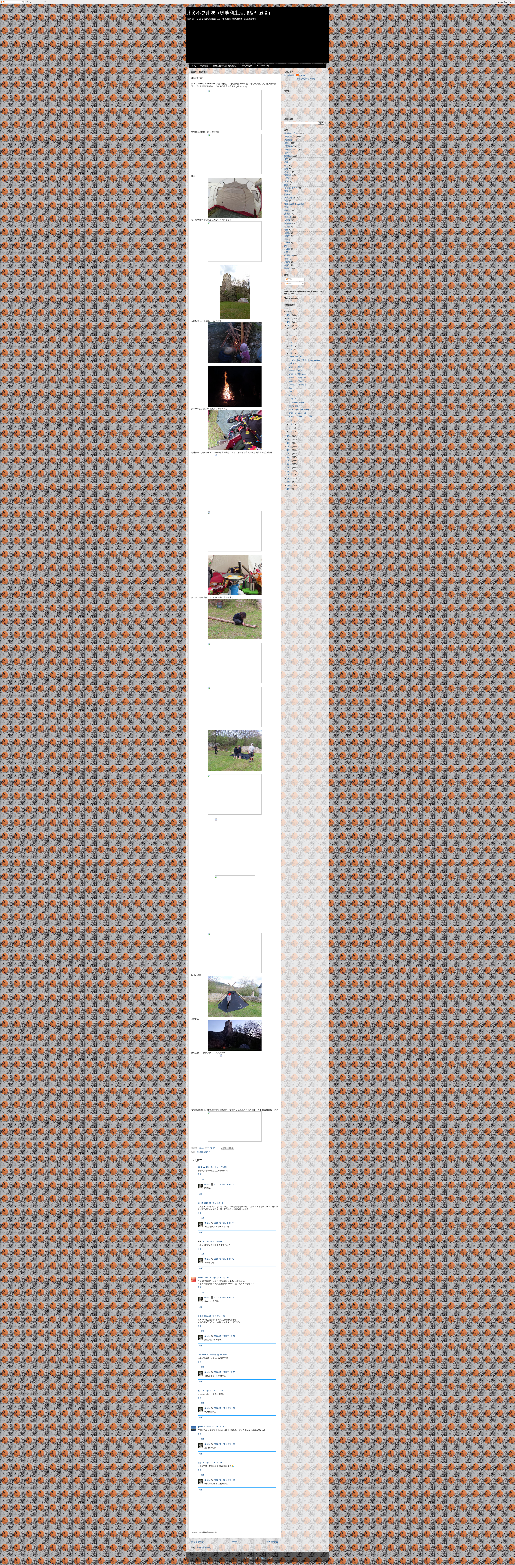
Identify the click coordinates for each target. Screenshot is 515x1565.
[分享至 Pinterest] (232, 1148)
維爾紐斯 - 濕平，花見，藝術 (301, 416)
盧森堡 (287, 236)
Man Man (202, 1355)
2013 (289, 468)
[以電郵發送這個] (222, 1148)
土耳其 (287, 249)
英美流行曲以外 (290, 188)
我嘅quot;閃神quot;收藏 (294, 204)
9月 (291, 339)
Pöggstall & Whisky (297, 402)
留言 (290, 284)
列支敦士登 (289, 256)
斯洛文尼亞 (289, 198)
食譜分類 (204, 65)
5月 (291, 353)
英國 (286, 239)
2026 (289, 315)
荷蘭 (286, 191)
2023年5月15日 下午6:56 (224, 1408)
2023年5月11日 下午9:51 (224, 1336)
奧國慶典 (288, 140)
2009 (289, 482)
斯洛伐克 (288, 223)
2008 (289, 485)
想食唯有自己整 (290, 133)
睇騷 (291, 388)
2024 (289, 322)
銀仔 (199, 1463)
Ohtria (207, 1184)
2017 (289, 454)
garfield (201, 1427)
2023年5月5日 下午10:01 (216, 1167)
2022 (289, 436)
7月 (291, 346)
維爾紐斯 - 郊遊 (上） (298, 381)
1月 (291, 432)
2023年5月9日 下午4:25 (217, 1355)
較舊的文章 (272, 1542)
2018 (289, 450)
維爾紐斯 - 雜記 (295, 367)
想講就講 (288, 146)
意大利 (287, 172)
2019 (289, 447)
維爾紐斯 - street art (297, 413)
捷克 (286, 159)
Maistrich (293, 395)
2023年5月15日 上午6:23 (216, 1427)
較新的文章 (197, 1542)
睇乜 (286, 166)
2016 (289, 457)
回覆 (199, 1174)
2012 (289, 471)
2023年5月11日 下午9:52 (224, 1372)
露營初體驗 (293, 406)
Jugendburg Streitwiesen (299, 409)
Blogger (264, 1558)
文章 (290, 279)
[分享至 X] (227, 1148)
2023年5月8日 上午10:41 (219, 1278)
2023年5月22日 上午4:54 (212, 1463)
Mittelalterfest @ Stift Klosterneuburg (304, 360)
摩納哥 (287, 243)
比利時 (287, 194)
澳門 (286, 246)
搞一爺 (200, 1203)
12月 (291, 329)
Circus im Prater (296, 356)
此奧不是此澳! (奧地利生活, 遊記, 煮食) (228, 13)
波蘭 (286, 207)
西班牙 (287, 211)
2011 (289, 475)
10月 (291, 336)
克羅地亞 (288, 175)
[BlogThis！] (224, 1148)
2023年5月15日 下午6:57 (224, 1444)
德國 (286, 153)
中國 (286, 252)
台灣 (286, 259)
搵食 (286, 169)
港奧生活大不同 (204, 1152)
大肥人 (200, 1316)
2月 (291, 428)
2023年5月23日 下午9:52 (224, 1480)
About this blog (263, 65)
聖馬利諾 (288, 268)
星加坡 (287, 262)
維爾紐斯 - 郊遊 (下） (298, 378)
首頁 (194, 65)
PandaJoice (203, 1278)
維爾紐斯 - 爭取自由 (297, 385)
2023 (289, 326)
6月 (291, 350)
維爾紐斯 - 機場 (295, 371)
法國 (286, 185)
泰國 (286, 201)
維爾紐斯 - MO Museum (299, 374)
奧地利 (287, 143)
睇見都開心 (247, 65)
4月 (291, 421)
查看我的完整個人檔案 (305, 79)
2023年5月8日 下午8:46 (224, 1298)
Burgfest (292, 399)
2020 (289, 443)
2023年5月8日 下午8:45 (224, 1259)
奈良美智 (292, 363)
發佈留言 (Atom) (204, 1548)
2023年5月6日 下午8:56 (212, 1242)
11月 (291, 332)
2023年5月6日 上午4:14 (214, 1203)
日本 (286, 182)
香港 (286, 162)
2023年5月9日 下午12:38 (214, 1316)
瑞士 (286, 230)
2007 (289, 489)
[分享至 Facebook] (230, 1148)
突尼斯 (287, 227)
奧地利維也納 (290, 137)
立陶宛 (287, 220)
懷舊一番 (288, 217)
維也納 (287, 265)
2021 (289, 439)
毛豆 (199, 1391)
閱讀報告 (288, 156)
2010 (289, 478)
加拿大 (287, 214)
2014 (289, 464)
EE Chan (201, 1167)
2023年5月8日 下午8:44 (224, 1184)
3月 (291, 424)
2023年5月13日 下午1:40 (212, 1391)
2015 (289, 461)
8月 (291, 343)
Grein (291, 392)
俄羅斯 (287, 233)
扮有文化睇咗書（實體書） (225, 65)
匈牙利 (287, 178)
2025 (289, 318)
